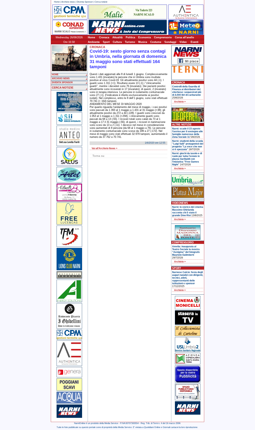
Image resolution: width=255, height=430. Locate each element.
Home (57, 2)
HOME (55, 74)
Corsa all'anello (184, 37)
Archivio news (68, 2)
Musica (142, 41)
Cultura (117, 41)
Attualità (117, 37)
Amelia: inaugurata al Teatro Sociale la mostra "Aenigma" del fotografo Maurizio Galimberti (186, 250)
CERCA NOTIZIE (62, 87)
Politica (130, 37)
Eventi (194, 41)
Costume (155, 41)
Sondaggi (170, 41)
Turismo (130, 41)
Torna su (98, 155)
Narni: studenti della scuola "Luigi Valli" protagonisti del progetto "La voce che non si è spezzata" (187, 145)
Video (183, 41)
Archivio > (180, 101)
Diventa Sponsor (85, 2)
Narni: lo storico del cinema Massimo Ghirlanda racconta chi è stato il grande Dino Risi (187, 211)
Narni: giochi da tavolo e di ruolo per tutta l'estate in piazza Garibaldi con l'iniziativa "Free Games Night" (187, 159)
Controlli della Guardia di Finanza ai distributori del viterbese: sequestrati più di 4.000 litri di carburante (186, 90)
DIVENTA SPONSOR (62, 82)
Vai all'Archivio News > (104, 148)
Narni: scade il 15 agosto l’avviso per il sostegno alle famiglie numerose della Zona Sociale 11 (187, 132)
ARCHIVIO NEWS (61, 78)
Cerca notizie (101, 2)
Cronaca (104, 37)
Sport (106, 41)
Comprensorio (163, 37)
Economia (144, 37)
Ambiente (94, 41)
